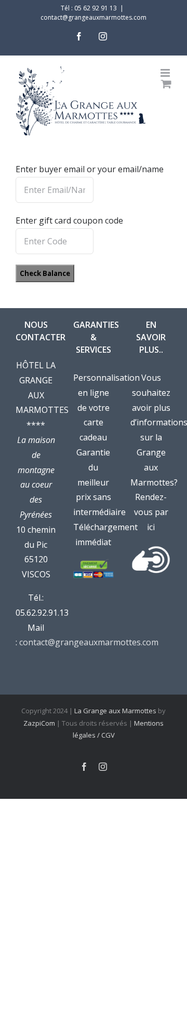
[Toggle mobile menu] (166, 72)
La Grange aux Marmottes (115, 710)
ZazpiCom (39, 723)
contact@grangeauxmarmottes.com (93, 17)
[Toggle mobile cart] (166, 83)
